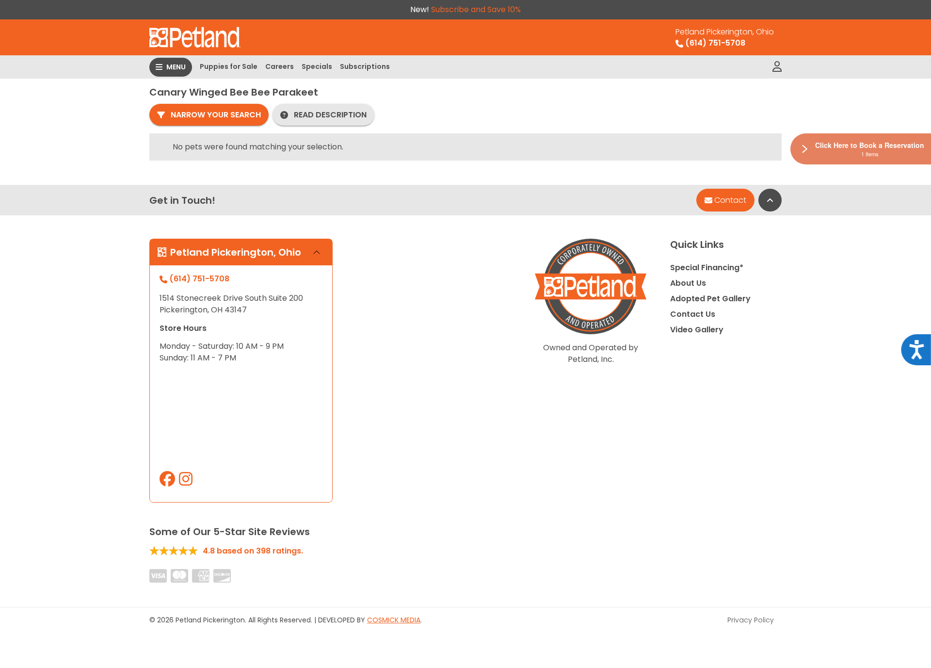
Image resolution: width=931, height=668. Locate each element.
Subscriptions (365, 66)
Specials (317, 66)
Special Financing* (706, 267)
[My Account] (777, 67)
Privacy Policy (750, 620)
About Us (688, 283)
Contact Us (692, 314)
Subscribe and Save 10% (476, 9)
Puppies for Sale (228, 66)
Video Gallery (696, 329)
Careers (279, 66)
